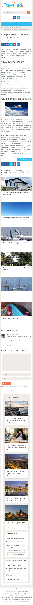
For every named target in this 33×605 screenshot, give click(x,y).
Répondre (9, 345)
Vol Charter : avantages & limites (15, 554)
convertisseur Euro (6, 74)
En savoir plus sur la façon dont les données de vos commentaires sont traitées (16, 389)
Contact (22, 595)
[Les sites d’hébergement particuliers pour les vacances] (16, 184)
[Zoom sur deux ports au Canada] (16, 284)
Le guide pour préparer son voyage (15, 550)
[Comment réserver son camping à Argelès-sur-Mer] (16, 259)
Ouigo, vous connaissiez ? (11, 318)
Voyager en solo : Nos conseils (14, 541)
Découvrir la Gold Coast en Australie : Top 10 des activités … (15, 474)
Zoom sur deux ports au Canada (13, 293)
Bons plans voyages (13, 27)
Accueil (5, 593)
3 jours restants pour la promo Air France (15, 243)
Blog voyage (4, 27)
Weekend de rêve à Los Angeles (14, 579)
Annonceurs (18, 593)
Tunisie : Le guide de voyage (13, 565)
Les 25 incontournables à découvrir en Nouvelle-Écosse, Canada (16, 420)
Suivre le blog (26, 593)
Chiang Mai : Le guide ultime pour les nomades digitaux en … (15, 525)
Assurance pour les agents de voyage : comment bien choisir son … (16, 447)
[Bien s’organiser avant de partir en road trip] (16, 209)
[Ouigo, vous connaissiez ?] (16, 309)
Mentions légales (14, 595)
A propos (11, 593)
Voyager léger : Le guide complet (15, 538)
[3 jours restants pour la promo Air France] (16, 234)
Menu (3, 23)
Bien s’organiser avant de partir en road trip (16, 217)
